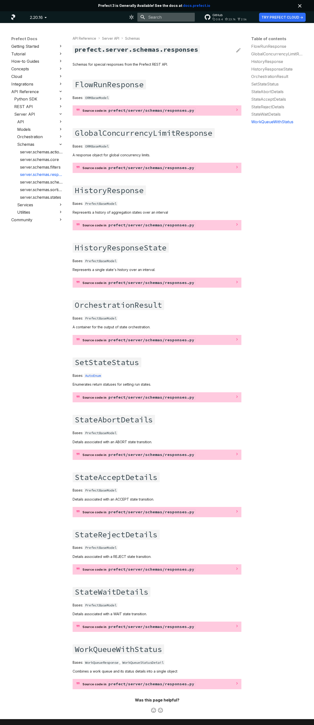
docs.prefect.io (196, 5)
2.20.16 (36, 17)
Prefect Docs (24, 38)
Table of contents (268, 38)
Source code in (138, 110)
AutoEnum (93, 375)
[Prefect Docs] (13, 17)
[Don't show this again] (300, 6)
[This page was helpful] (154, 710)
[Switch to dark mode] (131, 17)
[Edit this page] (238, 50)
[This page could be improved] (160, 710)
